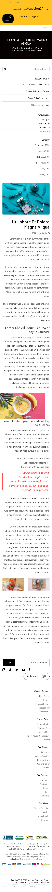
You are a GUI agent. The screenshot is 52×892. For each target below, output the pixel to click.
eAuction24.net (38, 8)
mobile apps (33, 676)
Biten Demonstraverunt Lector (36, 84)
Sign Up (23, 16)
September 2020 (42, 145)
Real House (45, 127)
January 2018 (44, 174)
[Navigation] (45, 28)
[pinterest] (11, 669)
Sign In (35, 16)
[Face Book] (31, 669)
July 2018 (45, 168)
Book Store (45, 131)
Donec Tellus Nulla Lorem (39, 98)
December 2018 (43, 163)
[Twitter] (18, 669)
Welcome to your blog (40, 105)
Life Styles (45, 119)
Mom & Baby (44, 123)
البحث (5, 69)
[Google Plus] (5, 669)
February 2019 (43, 157)
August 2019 (44, 151)
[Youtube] (24, 669)
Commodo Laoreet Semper (38, 91)
